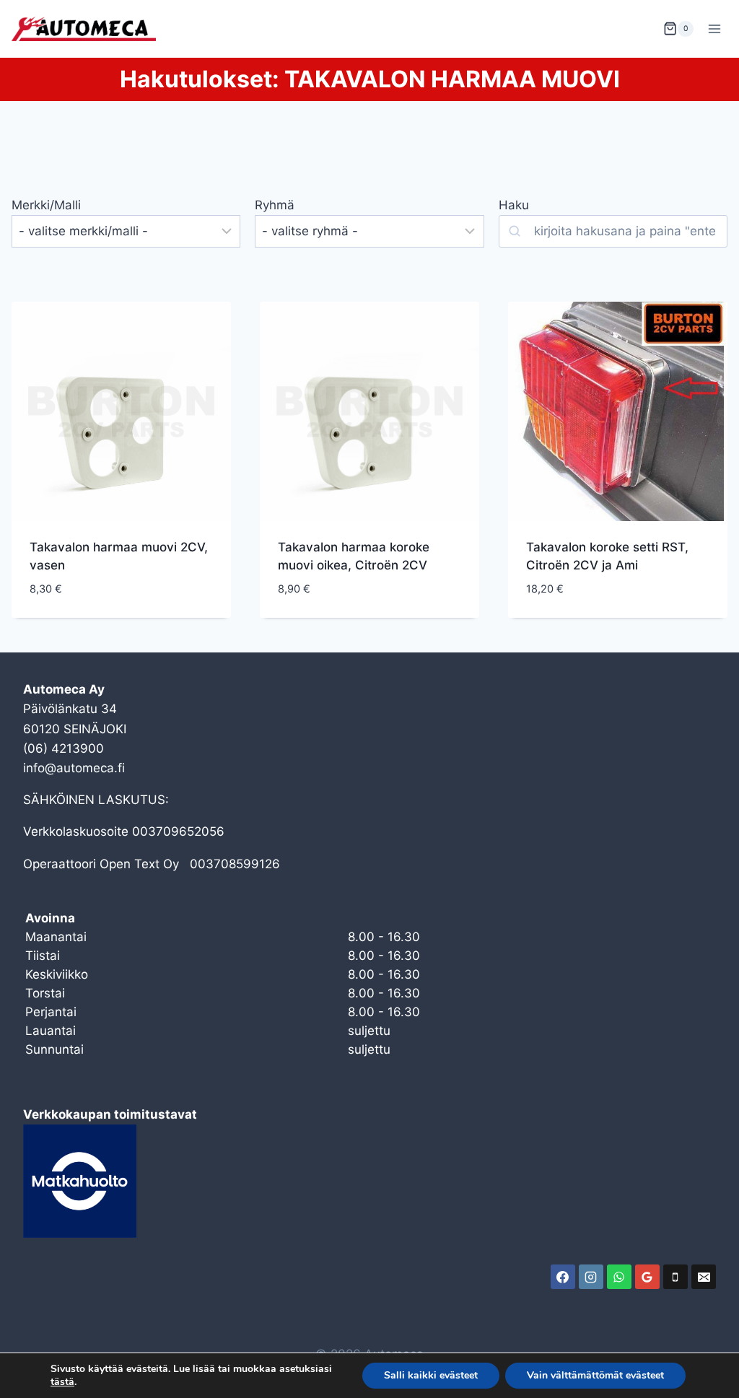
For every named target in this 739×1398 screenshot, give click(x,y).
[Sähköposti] (703, 1276)
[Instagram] (591, 1276)
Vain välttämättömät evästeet (595, 1375)
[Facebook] (563, 1276)
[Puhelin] (675, 1276)
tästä (62, 1382)
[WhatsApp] (619, 1276)
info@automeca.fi (74, 768)
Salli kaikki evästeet (431, 1375)
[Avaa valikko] (714, 28)
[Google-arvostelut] (647, 1276)
